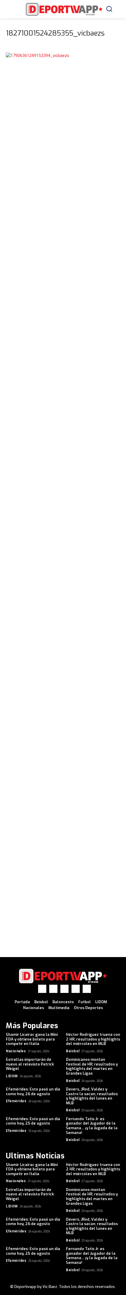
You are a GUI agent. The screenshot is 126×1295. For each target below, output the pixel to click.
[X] (64, 989)
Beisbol (73, 1051)
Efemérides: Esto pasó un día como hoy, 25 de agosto (33, 1121)
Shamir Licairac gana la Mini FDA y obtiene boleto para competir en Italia (32, 1039)
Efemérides (16, 1101)
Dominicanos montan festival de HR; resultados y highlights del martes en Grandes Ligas (92, 1066)
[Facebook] (42, 989)
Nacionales (16, 1051)
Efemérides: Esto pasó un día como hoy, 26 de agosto (33, 1091)
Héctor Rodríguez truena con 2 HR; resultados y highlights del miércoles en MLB (93, 1039)
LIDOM (12, 1076)
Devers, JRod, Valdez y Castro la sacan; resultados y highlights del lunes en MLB (92, 1096)
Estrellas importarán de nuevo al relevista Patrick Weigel (30, 1064)
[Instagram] (53, 989)
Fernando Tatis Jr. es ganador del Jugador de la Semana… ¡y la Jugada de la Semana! (92, 1125)
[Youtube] (87, 989)
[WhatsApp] (75, 989)
